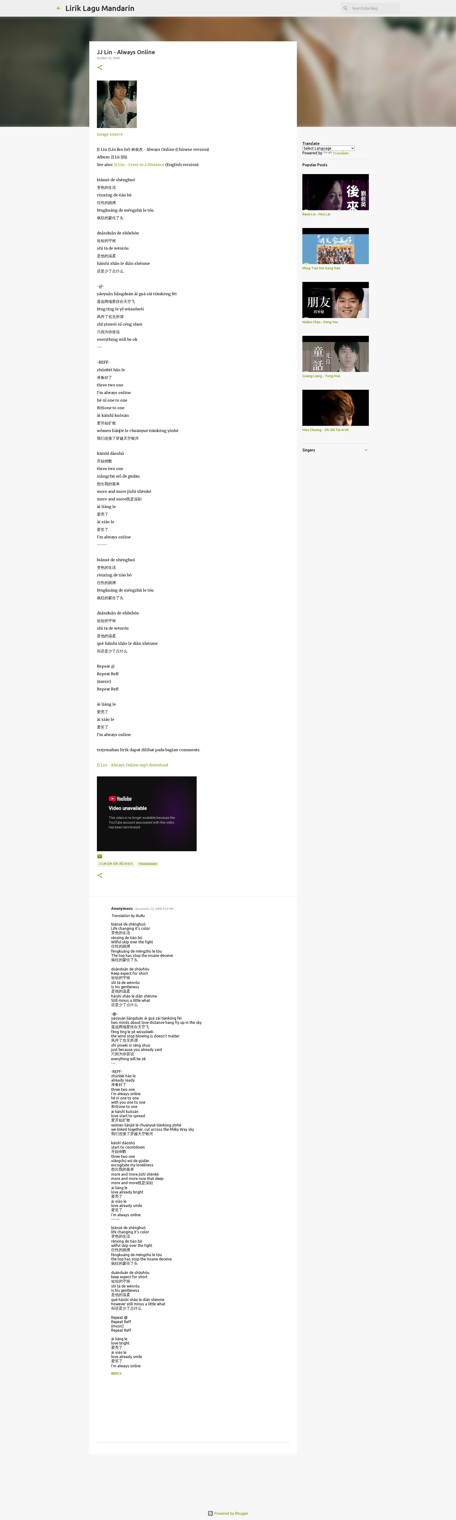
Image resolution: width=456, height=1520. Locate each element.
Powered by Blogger (230, 1513)
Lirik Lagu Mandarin (99, 8)
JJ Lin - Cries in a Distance (139, 164)
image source (110, 134)
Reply (116, 1373)
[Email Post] (100, 858)
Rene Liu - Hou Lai (316, 214)
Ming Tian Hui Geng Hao (321, 268)
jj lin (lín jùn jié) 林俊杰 (116, 863)
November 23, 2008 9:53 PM (154, 908)
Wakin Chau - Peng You (320, 322)
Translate (341, 153)
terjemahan (147, 863)
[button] (100, 68)
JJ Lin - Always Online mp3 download (132, 765)
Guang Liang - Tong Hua (321, 376)
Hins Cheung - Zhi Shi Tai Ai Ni (325, 430)
